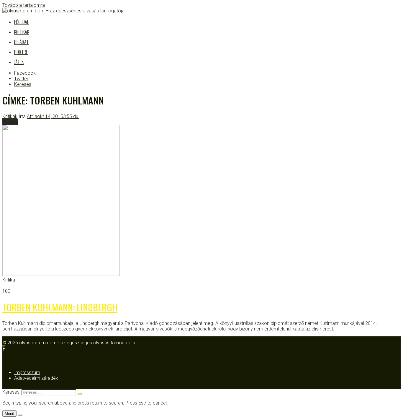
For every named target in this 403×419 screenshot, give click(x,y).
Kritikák (21, 31)
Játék (19, 62)
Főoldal (21, 21)
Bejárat (21, 41)
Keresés (22, 84)
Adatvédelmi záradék (36, 378)
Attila (32, 116)
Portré (21, 51)
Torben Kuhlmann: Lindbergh (59, 307)
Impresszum (27, 372)
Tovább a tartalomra (23, 5)
